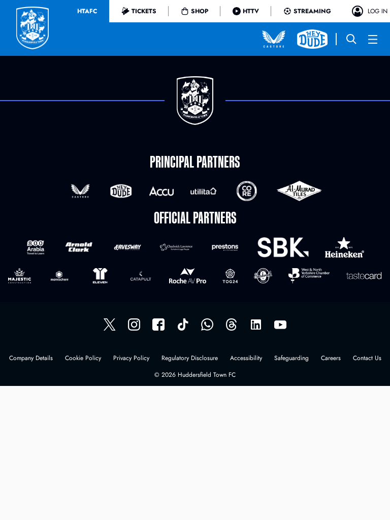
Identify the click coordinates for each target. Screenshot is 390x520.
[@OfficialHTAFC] (280, 324)
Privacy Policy (131, 359)
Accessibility (246, 359)
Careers (331, 359)
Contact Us (367, 359)
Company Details (31, 359)
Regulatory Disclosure (189, 359)
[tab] (87, 11)
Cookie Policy (83, 359)
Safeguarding (291, 359)
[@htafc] (110, 324)
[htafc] (158, 324)
